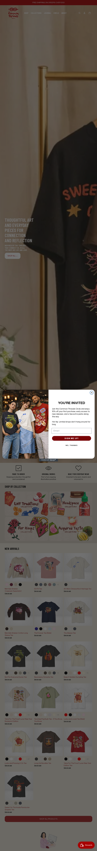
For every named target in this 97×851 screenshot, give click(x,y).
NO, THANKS (72, 445)
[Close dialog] (91, 392)
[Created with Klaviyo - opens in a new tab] (48, 460)
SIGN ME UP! (71, 438)
